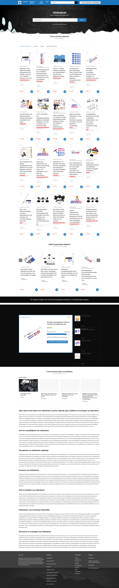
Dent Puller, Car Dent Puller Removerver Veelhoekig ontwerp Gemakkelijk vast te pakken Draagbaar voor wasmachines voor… (28, 273)
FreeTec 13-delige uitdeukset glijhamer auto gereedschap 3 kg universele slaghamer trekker (59, 72)
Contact (76, 558)
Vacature (77, 567)
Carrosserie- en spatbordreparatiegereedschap (88, 329)
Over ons (77, 561)
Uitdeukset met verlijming (51, 581)
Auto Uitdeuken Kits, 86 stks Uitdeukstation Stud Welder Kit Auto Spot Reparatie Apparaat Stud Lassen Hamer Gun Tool (26, 167)
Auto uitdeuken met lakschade (52, 572)
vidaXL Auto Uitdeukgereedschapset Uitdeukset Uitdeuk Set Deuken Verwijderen (92, 166)
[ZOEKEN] (76, 2)
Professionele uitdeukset (51, 563)
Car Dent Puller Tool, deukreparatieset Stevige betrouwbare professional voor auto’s (26, 118)
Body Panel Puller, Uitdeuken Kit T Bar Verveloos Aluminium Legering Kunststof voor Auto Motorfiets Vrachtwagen (75, 120)
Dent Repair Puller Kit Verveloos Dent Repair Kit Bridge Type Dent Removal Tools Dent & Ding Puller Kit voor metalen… (59, 215)
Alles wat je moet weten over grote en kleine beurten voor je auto (49, 395)
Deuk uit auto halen (50, 560)
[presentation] (20, 260)
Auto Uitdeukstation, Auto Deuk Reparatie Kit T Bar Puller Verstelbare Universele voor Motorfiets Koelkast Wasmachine (75, 168)
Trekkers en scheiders (57, 66)
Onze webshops (78, 565)
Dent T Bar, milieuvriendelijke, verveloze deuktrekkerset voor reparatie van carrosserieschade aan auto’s (26, 215)
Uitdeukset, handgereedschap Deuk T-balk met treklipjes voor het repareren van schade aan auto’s (49, 273)
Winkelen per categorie (32, 2)
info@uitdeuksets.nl (95, 568)
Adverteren (77, 573)
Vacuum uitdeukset (50, 584)
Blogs (47, 1)
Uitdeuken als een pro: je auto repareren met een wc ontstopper (70, 395)
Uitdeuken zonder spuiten (51, 578)
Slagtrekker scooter (50, 569)
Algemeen (22, 397)
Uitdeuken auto (43, 398)
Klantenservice (78, 560)
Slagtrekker (49, 566)
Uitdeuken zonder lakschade (52, 575)
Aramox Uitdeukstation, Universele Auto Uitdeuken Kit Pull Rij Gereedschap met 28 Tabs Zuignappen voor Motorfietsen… (75, 216)
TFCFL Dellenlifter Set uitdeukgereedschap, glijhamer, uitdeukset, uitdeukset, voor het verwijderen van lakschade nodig (42, 120)
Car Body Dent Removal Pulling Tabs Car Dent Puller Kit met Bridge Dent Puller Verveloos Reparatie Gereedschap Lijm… (75, 74)
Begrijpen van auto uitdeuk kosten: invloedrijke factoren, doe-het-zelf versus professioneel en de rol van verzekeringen (90, 396)
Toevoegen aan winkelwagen (31, 91)
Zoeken (82, 20)
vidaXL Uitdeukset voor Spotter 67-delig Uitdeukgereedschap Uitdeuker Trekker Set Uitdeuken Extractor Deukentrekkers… (59, 121)
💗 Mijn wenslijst (41, 2)
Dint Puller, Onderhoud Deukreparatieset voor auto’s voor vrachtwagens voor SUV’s (89, 333)
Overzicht (77, 563)
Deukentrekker (49, 558)
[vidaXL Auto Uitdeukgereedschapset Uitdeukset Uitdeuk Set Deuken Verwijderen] (92, 152)
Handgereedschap (23, 66)
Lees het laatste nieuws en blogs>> (59, 24)
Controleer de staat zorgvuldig (25, 394)
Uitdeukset (25, 1)
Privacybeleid (78, 571)
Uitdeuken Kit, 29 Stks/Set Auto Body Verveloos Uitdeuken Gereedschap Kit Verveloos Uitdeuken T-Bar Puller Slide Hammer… (59, 167)
